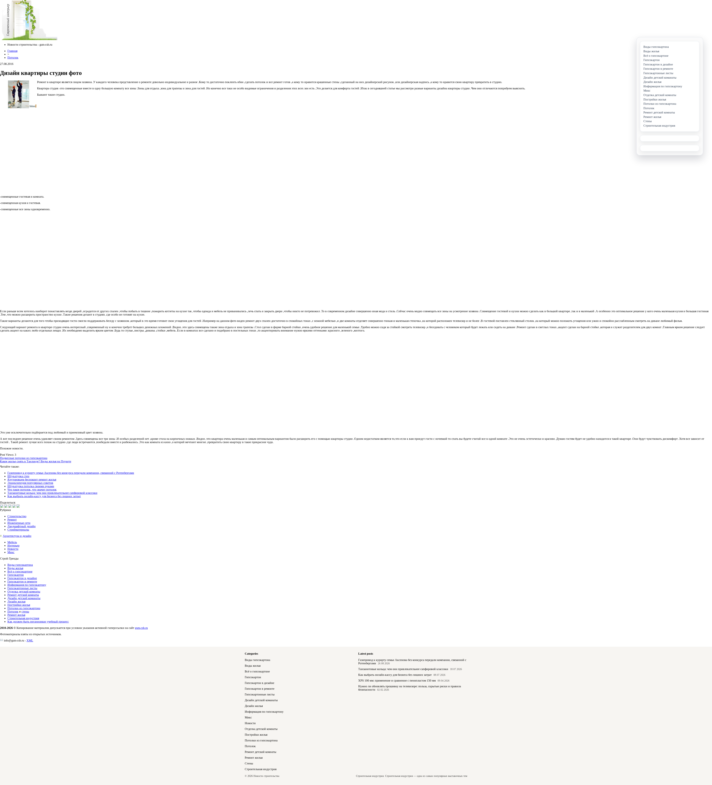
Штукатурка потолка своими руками (30, 486)
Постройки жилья (18, 604)
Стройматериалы (18, 529)
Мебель (12, 542)
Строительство (16, 516)
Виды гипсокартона (20, 564)
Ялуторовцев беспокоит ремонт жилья (31, 479)
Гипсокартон (15, 574)
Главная (12, 50)
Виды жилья (15, 568)
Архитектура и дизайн (17, 535)
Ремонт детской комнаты (23, 594)
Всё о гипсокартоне (19, 571)
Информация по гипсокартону (26, 584)
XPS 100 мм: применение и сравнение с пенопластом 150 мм (397, 680)
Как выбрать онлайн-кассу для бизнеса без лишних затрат (44, 496)
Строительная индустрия (23, 618)
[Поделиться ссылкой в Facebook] (5, 506)
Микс (10, 552)
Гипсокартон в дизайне (22, 578)
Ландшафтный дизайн (21, 526)
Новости (12, 548)
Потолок (12, 57)
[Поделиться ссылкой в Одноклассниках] (18, 506)
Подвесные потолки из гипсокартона (23, 458)
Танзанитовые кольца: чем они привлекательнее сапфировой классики (52, 492)
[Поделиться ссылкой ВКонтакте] (1, 506)
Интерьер (13, 545)
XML (30, 640)
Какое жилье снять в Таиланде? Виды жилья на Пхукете (35, 461)
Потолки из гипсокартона (23, 608)
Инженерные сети (18, 523)
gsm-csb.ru (141, 627)
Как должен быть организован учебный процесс (38, 621)
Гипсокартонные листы (22, 588)
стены (25, 611)
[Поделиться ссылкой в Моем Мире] (14, 506)
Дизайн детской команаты (23, 598)
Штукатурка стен (18, 476)
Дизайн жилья (16, 601)
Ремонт (12, 519)
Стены (249, 763)
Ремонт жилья (16, 614)
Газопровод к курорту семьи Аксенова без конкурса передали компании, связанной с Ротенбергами (70, 472)
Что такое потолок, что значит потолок (32, 489)
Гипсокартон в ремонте (22, 581)
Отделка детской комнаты (23, 591)
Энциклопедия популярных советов (30, 482)
